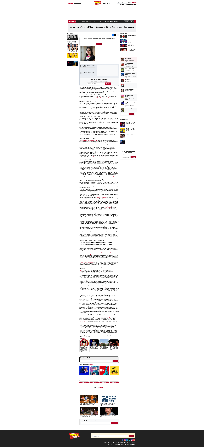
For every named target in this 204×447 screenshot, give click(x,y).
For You (83, 338)
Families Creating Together (106, 317)
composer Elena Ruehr (102, 197)
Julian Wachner (108, 207)
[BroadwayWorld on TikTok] (129, 440)
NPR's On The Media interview (85, 158)
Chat (97, 21)
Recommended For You (124, 119)
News (87, 21)
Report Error (133, 442)
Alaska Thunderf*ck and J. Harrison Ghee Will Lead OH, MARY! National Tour (72, 40)
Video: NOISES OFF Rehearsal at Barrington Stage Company (87, 66)
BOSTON (106, 3)
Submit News (120, 442)
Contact (112, 442)
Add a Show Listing (77, 3)
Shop (108, 21)
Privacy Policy (132, 444)
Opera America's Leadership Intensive (102, 287)
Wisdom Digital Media (119, 444)
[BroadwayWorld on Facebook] (122, 440)
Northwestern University (113, 310)
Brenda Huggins (82, 321)
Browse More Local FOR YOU (110, 353)
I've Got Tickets (84, 382)
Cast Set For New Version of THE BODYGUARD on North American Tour (72, 66)
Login (131, 21)
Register (126, 21)
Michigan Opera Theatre (108, 292)
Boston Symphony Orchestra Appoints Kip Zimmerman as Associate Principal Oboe (87, 69)
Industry (94, 21)
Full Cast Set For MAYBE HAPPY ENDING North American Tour (72, 48)
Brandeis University (102, 132)
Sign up (133, 157)
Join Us (116, 442)
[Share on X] (115, 35)
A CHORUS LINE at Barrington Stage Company (131, 41)
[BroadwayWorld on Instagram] (125, 440)
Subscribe (114, 423)
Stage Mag (116, 21)
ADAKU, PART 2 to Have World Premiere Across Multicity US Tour (87, 76)
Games (111, 21)
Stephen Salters (82, 205)
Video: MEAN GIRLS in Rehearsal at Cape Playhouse (87, 73)
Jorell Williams (84, 107)
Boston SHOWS (122, 55)
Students (104, 21)
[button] (135, 21)
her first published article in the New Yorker (102, 156)
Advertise (106, 442)
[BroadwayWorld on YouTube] (134, 440)
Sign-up (129, 2)
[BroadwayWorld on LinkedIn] (127, 440)
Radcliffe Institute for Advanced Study (89, 140)
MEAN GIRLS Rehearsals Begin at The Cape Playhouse (132, 37)
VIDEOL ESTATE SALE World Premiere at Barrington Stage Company (132, 49)
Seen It (84, 380)
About (109, 442)
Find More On (98, 387)
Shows (90, 21)
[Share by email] (118, 35)
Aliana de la (81, 252)
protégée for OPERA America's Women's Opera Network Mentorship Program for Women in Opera (98, 253)
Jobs (100, 21)
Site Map (128, 442)
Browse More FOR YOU (127, 146)
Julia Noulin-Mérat (110, 294)
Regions (125, 442)
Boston (83, 21)
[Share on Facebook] (113, 35)
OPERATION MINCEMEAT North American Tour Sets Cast (72, 56)
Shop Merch (71, 3)
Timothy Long (82, 106)
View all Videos (123, 52)
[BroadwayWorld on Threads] (132, 440)
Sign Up (99, 43)
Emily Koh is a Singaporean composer (87, 126)
